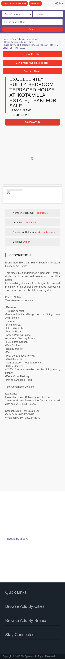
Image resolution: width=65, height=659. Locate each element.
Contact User (32, 71)
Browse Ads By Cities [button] (25, 606)
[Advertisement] (32, 457)
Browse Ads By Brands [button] (26, 620)
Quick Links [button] (16, 592)
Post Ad (36, 3)
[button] (57, 2)
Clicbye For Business (14, 3)
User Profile (31, 54)
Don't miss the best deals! (31, 62)
